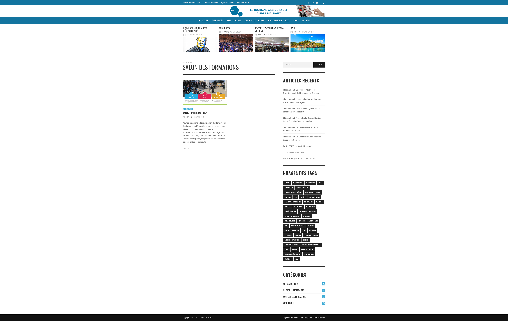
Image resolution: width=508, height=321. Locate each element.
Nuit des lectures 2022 (294, 296)
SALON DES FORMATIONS (195, 113)
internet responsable (292, 216)
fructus (287, 207)
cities (320, 183)
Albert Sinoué (297, 183)
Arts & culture (291, 284)
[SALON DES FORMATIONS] (200, 92)
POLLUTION (312, 230)
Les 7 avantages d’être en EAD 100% (299, 158)
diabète (302, 197)
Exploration (308, 202)
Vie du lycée (187, 109)
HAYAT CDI (190, 32)
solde (286, 249)
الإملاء (296, 259)
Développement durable (293, 202)
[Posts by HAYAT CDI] (184, 32)
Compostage (289, 188)
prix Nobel (288, 235)
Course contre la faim (312, 192)
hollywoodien (310, 207)
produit (298, 235)
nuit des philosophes (292, 230)
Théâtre (295, 249)
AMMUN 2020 (189, 28)
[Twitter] (317, 2)
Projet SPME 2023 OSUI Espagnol (297, 146)
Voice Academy (309, 254)
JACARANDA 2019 (290, 221)
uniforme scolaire (307, 249)
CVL (296, 197)
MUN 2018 (311, 226)
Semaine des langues (291, 245)
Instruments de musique (308, 211)
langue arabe (313, 221)
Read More (187, 148)
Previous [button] (181, 41)
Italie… (258, 28)
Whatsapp (288, 259)
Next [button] (327, 41)
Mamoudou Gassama (297, 226)
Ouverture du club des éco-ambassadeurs (303, 30)
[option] (200, 39)
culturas (288, 197)
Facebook (319, 202)
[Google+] (313, 2)
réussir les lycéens (311, 235)
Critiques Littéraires (293, 290)
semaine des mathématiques (311, 245)
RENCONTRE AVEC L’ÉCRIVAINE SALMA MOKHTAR (234, 30)
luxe (286, 226)
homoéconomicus (290, 211)
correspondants (302, 188)
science (305, 240)
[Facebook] (308, 2)
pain (304, 230)
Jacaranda (306, 216)
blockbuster (310, 183)
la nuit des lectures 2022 (293, 152)
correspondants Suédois (293, 192)
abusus (287, 183)
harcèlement (298, 207)
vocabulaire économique (293, 254)
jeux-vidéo (302, 221)
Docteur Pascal (314, 197)
